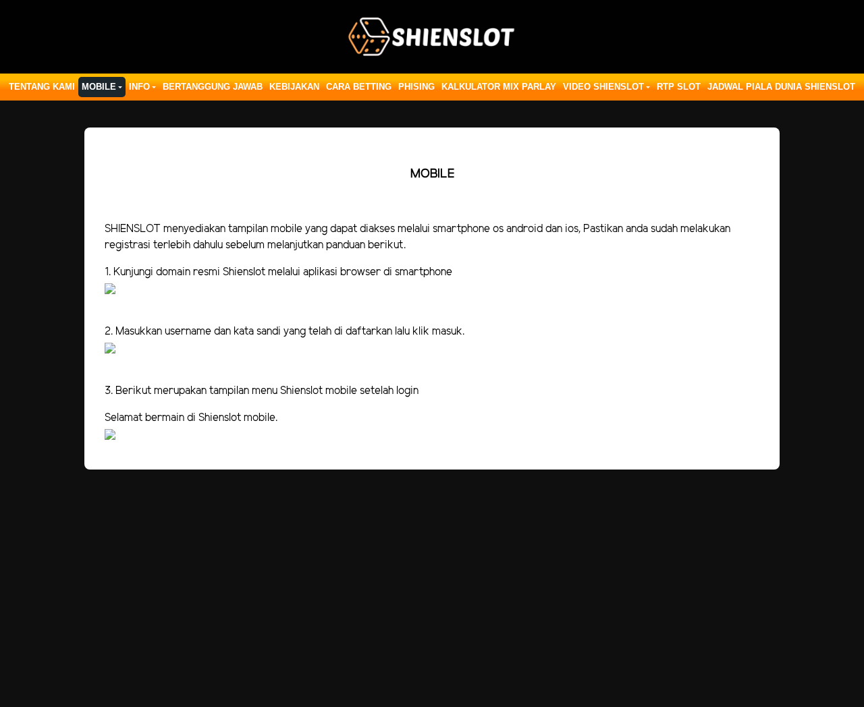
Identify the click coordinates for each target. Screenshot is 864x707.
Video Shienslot (603, 87)
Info (139, 87)
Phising (416, 87)
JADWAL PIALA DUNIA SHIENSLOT (781, 87)
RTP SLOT (679, 87)
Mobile (99, 87)
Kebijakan (294, 87)
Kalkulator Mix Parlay (498, 87)
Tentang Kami (42, 87)
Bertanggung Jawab (213, 87)
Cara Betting (359, 87)
